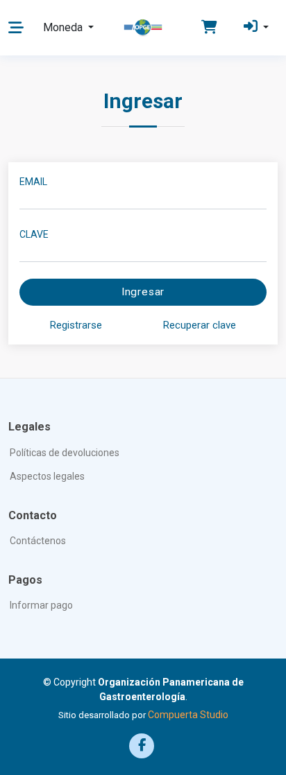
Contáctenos (38, 541)
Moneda (64, 27)
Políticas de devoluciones (64, 453)
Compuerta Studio (188, 714)
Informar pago (41, 605)
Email (33, 181)
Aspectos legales (47, 476)
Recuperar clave (199, 325)
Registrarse (76, 325)
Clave (34, 234)
